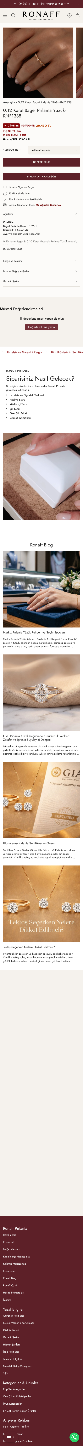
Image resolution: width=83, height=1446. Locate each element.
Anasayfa (9, 102)
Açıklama (8, 214)
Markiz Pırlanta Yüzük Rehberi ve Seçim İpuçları (34, 632)
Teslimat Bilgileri (12, 1359)
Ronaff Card (10, 1285)
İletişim (7, 1300)
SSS (5, 1373)
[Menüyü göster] (5, 15)
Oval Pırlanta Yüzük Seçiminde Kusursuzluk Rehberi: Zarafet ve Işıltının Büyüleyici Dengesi (36, 737)
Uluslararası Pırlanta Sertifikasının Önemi (29, 843)
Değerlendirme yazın (41, 327)
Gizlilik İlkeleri (11, 1330)
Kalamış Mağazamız (14, 1264)
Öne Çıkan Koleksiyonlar (17, 1396)
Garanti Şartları (11, 281)
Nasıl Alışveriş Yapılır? (16, 1426)
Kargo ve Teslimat (13, 261)
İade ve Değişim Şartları (16, 271)
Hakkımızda (9, 1235)
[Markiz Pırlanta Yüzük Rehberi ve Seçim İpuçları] (41, 589)
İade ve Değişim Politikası (18, 1441)
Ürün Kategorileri (13, 1404)
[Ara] (13, 15)
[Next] (78, 4)
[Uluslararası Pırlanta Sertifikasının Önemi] (41, 800)
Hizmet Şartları (11, 1344)
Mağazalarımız (11, 1249)
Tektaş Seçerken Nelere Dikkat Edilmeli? (29, 947)
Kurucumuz (9, 1271)
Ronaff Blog (41, 544)
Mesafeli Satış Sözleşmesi (17, 1366)
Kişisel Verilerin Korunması (18, 1323)
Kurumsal (8, 1242)
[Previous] (5, 4)
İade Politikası (11, 1352)
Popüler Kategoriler (14, 1389)
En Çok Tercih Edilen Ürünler (19, 1411)
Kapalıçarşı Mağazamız (16, 1256)
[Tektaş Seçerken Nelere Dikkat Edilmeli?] (41, 903)
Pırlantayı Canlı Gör (41, 176)
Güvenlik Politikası (13, 1316)
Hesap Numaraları (13, 1292)
